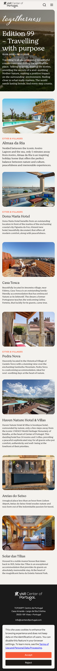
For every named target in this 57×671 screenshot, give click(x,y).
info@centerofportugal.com (28, 620)
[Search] (44, 5)
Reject (28, 662)
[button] (52, 5)
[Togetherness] (21, 20)
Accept (28, 654)
